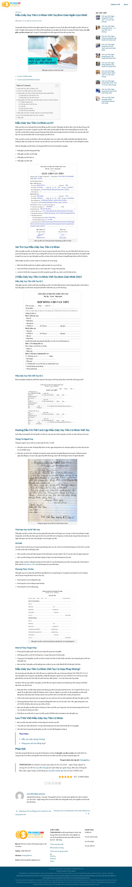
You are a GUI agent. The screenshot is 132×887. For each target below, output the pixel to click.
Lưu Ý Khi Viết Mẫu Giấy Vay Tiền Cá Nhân (31, 115)
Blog (126, 4)
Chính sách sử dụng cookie (59, 851)
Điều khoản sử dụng (57, 848)
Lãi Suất (23, 106)
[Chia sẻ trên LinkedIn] (59, 783)
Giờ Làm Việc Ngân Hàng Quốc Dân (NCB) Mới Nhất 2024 (109, 91)
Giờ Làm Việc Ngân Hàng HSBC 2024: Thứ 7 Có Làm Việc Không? (109, 83)
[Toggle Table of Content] (56, 85)
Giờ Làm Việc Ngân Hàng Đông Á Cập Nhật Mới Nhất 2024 (109, 56)
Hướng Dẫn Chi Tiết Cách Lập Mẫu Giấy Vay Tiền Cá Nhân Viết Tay (38, 100)
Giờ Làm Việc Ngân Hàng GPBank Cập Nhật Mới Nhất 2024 (109, 64)
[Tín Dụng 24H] (11, 4)
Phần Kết (20, 117)
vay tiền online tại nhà (57, 770)
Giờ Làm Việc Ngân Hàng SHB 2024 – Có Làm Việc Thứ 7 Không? (108, 29)
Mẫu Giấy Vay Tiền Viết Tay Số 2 (30, 97)
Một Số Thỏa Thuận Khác (28, 110)
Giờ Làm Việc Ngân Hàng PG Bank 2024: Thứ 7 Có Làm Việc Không (108, 73)
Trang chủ (115, 4)
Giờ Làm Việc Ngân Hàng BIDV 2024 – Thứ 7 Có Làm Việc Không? (108, 19)
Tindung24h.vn (85, 760)
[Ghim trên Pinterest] (56, 783)
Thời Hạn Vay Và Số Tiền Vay (29, 104)
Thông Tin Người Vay (27, 102)
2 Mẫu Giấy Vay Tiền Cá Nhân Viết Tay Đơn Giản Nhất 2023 (36, 93)
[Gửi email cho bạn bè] (52, 783)
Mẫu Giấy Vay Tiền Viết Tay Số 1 (30, 95)
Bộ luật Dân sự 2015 (28, 564)
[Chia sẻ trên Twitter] (49, 783)
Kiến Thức (18, 12)
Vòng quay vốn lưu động (31, 743)
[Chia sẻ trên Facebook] (45, 783)
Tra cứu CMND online (24, 76)
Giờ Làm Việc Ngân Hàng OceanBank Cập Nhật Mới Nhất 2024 (109, 38)
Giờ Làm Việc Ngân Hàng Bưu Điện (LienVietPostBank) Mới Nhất (108, 100)
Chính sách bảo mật (56, 844)
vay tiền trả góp (42, 767)
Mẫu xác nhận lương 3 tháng (33, 739)
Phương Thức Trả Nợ (27, 108)
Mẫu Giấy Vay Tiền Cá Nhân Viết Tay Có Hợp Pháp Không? (35, 113)
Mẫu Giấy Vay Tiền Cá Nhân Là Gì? (28, 88)
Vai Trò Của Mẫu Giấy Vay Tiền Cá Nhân (30, 91)
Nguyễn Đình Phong (36, 20)
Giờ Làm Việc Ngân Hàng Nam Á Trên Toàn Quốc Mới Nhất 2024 (109, 47)
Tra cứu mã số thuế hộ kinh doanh (28, 80)
